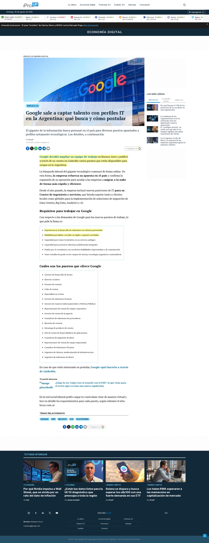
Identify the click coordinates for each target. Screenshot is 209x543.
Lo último (72, 5)
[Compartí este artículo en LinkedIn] (40, 148)
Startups (132, 5)
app (53, 419)
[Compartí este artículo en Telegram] (44, 148)
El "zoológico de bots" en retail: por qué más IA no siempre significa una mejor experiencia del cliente (171, 130)
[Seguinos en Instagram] (29, 513)
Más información (90, 25)
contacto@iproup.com (31, 526)
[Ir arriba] (205, 536)
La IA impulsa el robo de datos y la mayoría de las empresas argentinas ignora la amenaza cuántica (173, 141)
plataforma (82, 419)
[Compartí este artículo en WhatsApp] (36, 148)
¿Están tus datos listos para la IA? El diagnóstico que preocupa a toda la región (84, 492)
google (44, 419)
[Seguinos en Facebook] (36, 513)
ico (71, 419)
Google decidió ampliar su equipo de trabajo (68, 156)
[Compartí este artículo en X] (32, 148)
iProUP (31, 140)
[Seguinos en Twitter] (50, 513)
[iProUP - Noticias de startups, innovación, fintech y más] (30, 4)
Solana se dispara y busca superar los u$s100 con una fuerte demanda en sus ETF (123, 492)
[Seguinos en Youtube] (57, 513)
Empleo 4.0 (119, 5)
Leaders (81, 528)
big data (62, 419)
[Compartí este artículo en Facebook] (28, 148)
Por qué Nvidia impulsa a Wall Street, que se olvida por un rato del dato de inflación (42, 492)
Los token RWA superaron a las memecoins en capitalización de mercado (164, 492)
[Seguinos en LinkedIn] (43, 513)
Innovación (145, 5)
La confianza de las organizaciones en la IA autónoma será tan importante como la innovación (170, 120)
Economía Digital (87, 5)
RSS (166, 513)
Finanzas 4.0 (105, 5)
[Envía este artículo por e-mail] (48, 148)
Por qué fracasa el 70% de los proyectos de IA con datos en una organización (172, 107)
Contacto (104, 528)
